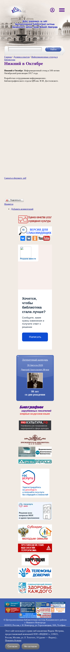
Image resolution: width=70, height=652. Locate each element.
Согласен (12, 646)
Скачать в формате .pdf (15, 178)
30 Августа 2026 (35, 365)
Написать (35, 336)
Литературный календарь (35, 359)
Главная (8, 57)
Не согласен (30, 646)
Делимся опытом (21, 57)
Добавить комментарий (22, 209)
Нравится (8, 204)
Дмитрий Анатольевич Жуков (35, 369)
